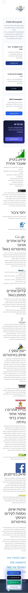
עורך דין (14, 88)
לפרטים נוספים (14, 113)
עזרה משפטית (14, 63)
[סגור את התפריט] (8, 590)
